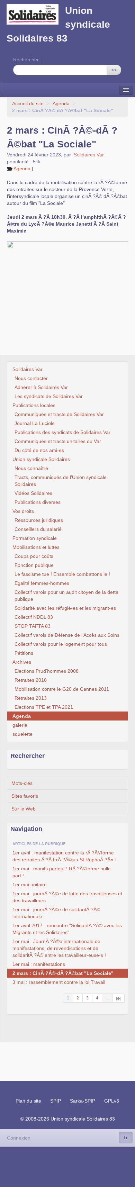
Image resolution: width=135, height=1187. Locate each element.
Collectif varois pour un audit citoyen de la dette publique (66, 595)
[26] (118, 998)
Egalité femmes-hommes (42, 583)
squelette (22, 734)
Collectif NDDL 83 (34, 617)
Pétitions (24, 653)
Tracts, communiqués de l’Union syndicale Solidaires (61, 480)
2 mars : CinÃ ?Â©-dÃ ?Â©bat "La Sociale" (63, 973)
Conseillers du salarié (38, 529)
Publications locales (33, 405)
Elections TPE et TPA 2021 (44, 707)
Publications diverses (38, 502)
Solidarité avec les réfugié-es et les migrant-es (65, 608)
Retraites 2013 (31, 698)
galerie (19, 725)
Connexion (18, 1138)
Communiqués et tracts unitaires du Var (58, 441)
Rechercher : (27, 59)
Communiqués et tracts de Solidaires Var (59, 414)
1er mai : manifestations (38, 964)
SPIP (55, 1101)
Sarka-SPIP (82, 1101)
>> (114, 70)
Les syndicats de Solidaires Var (49, 396)
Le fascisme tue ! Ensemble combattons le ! (62, 574)
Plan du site (28, 1101)
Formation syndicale (34, 538)
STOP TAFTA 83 (33, 626)
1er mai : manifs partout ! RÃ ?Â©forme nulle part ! (61, 872)
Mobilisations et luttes (36, 547)
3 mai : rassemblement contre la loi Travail (58, 982)
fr (125, 1137)
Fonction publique (34, 565)
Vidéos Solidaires (33, 493)
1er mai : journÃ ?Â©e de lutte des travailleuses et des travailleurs (67, 897)
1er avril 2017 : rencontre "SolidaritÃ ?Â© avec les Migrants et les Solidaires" (67, 929)
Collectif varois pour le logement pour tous (61, 644)
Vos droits (23, 511)
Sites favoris (24, 796)
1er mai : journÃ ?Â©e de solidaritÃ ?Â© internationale (56, 913)
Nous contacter (31, 378)
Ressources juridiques (39, 520)
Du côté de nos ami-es (39, 450)
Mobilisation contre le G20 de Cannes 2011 (62, 689)
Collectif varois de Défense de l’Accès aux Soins (67, 635)
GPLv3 (111, 1101)
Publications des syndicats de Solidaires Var (62, 432)
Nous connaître (31, 468)
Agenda (61, 103)
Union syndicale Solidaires (41, 459)
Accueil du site (28, 103)
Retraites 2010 (31, 680)
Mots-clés (22, 783)
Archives (21, 662)
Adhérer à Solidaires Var (41, 387)
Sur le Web (23, 809)
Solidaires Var (89, 154)
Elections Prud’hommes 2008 (47, 671)
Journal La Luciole (35, 423)
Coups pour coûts (34, 556)
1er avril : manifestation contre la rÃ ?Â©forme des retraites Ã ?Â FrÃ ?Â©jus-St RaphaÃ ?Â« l (64, 856)
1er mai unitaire (29, 884)
